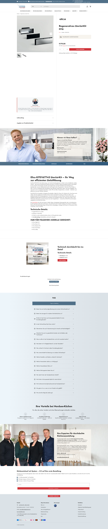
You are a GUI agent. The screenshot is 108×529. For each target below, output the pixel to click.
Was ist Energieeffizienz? (45, 509)
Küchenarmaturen (37, 11)
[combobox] (55, 6)
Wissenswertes (83, 11)
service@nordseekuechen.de (25, 509)
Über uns (42, 505)
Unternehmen (43, 507)
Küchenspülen (48, 11)
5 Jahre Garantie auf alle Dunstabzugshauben (37, 1)
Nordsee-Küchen (21, 524)
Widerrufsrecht (81, 509)
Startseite (18, 13)
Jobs (41, 516)
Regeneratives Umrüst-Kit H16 (25, 13)
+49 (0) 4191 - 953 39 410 (24, 505)
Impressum (80, 505)
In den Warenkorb (80, 49)
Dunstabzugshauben (25, 11)
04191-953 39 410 (78, 2)
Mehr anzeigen (62, 260)
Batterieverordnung (44, 511)
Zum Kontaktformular (21, 511)
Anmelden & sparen (53, 488)
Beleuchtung (58, 11)
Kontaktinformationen (82, 514)
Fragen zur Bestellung (54, 303)
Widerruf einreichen (54, 496)
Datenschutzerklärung (82, 516)
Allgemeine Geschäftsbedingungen (84, 507)
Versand (64, 45)
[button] (90, 6)
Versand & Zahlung (81, 511)
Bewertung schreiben (54, 281)
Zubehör (74, 11)
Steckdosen (67, 11)
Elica (60, 32)
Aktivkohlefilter (35, 202)
